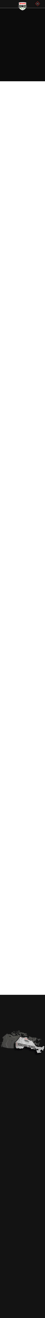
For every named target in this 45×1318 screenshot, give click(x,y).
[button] (37, 4)
